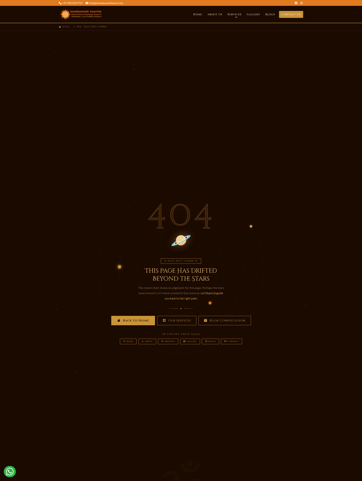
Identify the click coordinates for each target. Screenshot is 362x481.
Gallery (253, 14)
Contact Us (291, 14)
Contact (233, 341)
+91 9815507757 (72, 3)
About (149, 341)
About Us (214, 14)
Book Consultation (227, 320)
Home (197, 14)
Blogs (270, 14)
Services (170, 341)
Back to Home (135, 320)
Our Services (179, 320)
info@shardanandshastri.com (106, 3)
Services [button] (234, 14)
